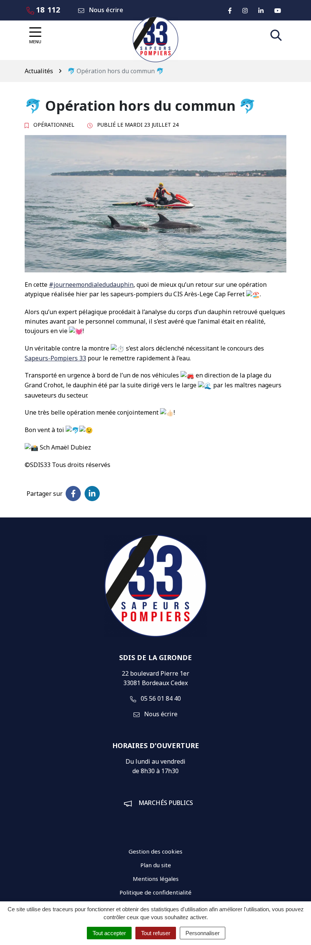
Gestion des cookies (155, 851)
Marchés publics (165, 803)
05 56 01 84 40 (160, 698)
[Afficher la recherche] (276, 35)
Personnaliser (202, 933)
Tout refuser (155, 933)
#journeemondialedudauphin (91, 284)
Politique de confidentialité (155, 892)
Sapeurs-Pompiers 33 (55, 358)
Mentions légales (156, 878)
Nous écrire (160, 714)
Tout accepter (109, 933)
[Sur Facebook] (73, 493)
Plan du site (155, 865)
